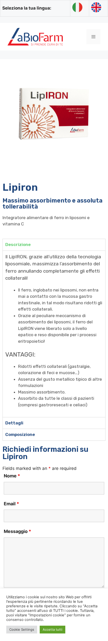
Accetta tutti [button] (52, 629)
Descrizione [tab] (18, 244)
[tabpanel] (54, 334)
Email (11, 503)
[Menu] (93, 36)
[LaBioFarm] (35, 36)
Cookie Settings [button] (21, 629)
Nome (12, 475)
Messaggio (17, 531)
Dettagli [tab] (14, 422)
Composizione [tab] (20, 434)
